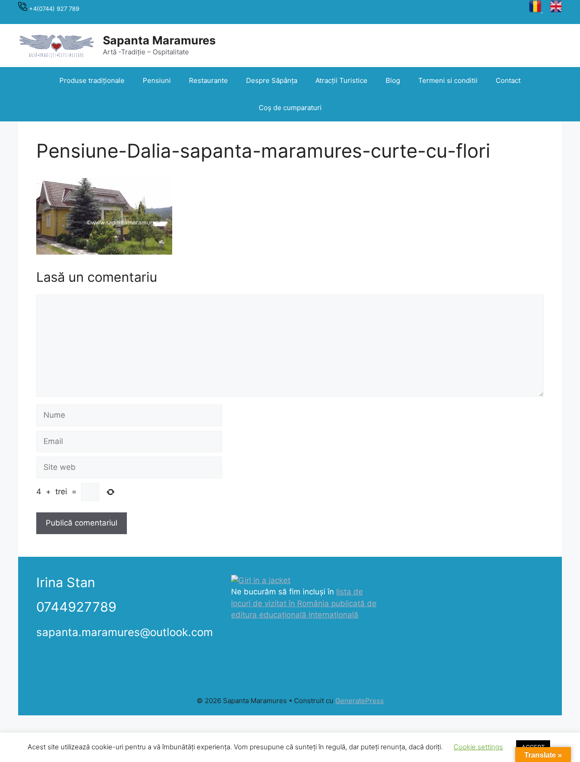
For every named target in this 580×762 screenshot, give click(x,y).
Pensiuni (157, 80)
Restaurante (208, 80)
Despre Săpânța (271, 80)
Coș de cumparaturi (290, 107)
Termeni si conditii (448, 80)
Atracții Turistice (341, 80)
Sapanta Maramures (159, 40)
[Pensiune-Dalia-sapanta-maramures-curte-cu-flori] (104, 251)
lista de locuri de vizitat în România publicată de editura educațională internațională (304, 603)
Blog (393, 80)
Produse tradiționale (92, 80)
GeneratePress (359, 700)
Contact (508, 80)
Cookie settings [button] (478, 747)
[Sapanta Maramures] (56, 44)
